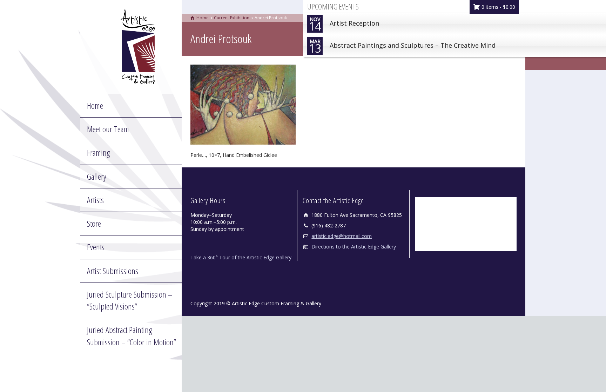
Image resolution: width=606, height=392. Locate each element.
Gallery (96, 176)
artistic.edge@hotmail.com (341, 236)
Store (94, 223)
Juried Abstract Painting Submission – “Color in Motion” (131, 335)
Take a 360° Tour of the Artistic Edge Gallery (240, 257)
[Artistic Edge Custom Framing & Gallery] (138, 46)
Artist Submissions (112, 271)
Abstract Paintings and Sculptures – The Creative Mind (402, 47)
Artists (95, 200)
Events (96, 247)
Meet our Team (108, 129)
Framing (98, 152)
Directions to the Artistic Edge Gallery (353, 246)
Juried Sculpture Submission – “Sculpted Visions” (129, 300)
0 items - (497, 7)
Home (95, 105)
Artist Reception (344, 25)
